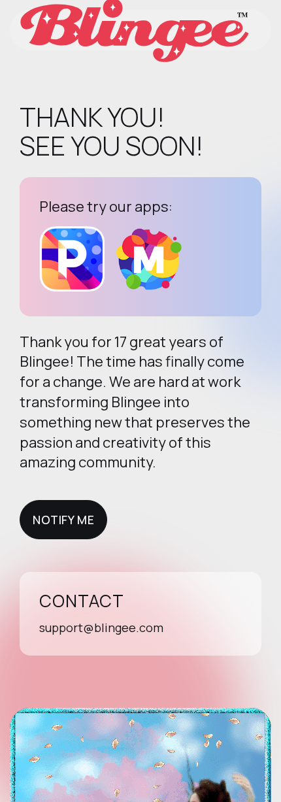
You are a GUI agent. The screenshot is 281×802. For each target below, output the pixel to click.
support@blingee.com (101, 627)
